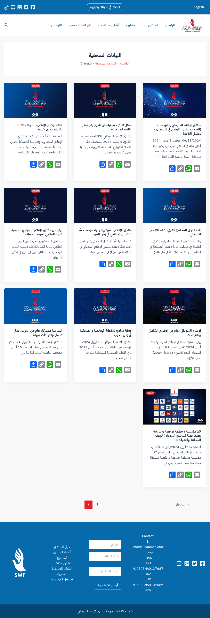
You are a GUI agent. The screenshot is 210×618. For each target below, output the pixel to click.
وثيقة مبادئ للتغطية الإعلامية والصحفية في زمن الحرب (105, 332)
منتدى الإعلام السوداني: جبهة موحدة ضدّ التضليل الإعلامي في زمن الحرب (105, 232)
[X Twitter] (26, 7)
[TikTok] (6, 7)
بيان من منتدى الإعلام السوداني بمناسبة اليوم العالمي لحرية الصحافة (36, 232)
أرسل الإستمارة (108, 585)
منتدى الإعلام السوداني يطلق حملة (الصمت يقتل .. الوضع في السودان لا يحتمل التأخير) (177, 129)
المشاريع (131, 25)
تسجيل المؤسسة (62, 579)
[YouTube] (13, 7)
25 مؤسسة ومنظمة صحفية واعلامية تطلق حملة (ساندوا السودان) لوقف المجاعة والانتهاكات (177, 436)
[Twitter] (194, 563)
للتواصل (56, 25)
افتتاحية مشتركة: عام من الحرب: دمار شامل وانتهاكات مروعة (38, 332)
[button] (105, 7)
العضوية (62, 574)
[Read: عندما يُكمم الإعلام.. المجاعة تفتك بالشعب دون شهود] (35, 100)
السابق (183, 504)
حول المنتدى (62, 546)
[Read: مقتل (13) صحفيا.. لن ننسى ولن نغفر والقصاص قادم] (105, 100)
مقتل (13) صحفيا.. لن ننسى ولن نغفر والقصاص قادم (106, 127)
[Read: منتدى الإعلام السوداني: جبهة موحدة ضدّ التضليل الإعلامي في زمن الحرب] (105, 205)
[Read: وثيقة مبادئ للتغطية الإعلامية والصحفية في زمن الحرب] (105, 305)
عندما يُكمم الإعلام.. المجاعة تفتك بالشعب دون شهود (39, 127)
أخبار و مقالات (110, 25)
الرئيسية (170, 25)
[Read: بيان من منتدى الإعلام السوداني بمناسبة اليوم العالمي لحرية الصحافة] (35, 205)
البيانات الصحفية (80, 25)
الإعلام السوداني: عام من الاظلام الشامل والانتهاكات (175, 332)
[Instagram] (19, 7)
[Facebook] (32, 7)
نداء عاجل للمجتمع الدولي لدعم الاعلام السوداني (175, 232)
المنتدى (153, 25)
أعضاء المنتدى (62, 552)
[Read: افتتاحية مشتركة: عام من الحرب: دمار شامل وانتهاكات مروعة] (35, 305)
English (199, 7)
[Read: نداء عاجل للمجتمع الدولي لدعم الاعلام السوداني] (174, 205)
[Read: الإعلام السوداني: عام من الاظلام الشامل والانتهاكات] (174, 305)
